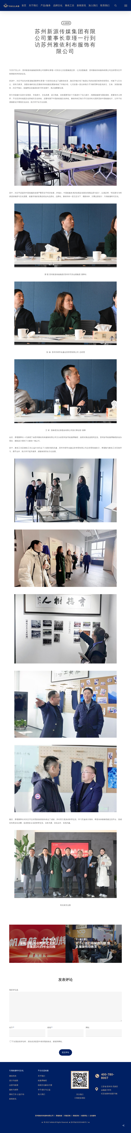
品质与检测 (13, 1085)
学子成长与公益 (44, 1090)
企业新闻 (66, 23)
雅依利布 (12, 1076)
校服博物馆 (42, 1080)
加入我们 (41, 1094)
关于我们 (41, 1076)
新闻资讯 (12, 1099)
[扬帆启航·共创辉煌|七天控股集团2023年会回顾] (37, 944)
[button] (126, 5)
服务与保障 (13, 1090)
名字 (11, 1027)
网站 (87, 1027)
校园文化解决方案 (45, 1085)
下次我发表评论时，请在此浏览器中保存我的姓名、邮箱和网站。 (38, 1041)
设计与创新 (13, 1080)
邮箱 (49, 1027)
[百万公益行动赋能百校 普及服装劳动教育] (94, 944)
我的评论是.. (14, 990)
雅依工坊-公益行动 (16, 1094)
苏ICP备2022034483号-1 (79, 1122)
